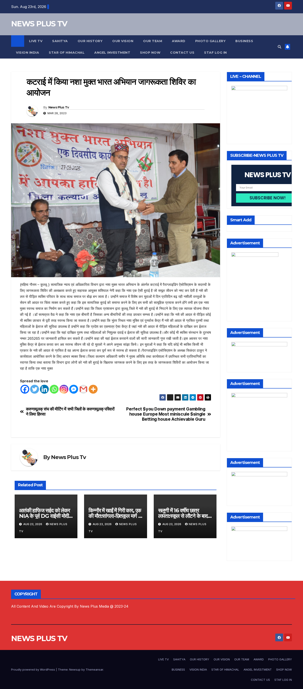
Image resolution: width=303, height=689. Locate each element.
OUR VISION (122, 41)
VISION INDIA (27, 53)
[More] (93, 389)
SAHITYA (60, 41)
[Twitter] (34, 389)
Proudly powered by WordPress (33, 669)
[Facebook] (24, 389)
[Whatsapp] (54, 389)
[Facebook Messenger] (73, 389)
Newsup (75, 669)
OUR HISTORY (90, 41)
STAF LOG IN (215, 53)
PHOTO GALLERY (210, 41)
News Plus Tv (58, 107)
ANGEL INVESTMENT (112, 53)
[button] (279, 47)
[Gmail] (83, 389)
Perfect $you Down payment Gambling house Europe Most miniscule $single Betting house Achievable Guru (165, 414)
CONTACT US (182, 53)
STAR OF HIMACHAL (67, 53)
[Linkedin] (44, 389)
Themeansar (94, 669)
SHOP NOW (150, 53)
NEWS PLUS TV (39, 23)
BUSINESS (244, 41)
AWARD (178, 41)
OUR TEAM (152, 41)
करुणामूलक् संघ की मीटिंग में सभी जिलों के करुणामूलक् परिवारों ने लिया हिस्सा (70, 411)
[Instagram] (63, 389)
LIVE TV (36, 41)
